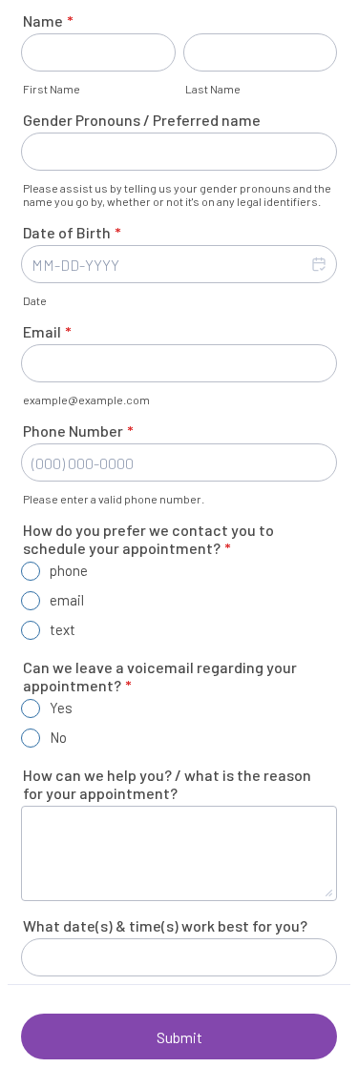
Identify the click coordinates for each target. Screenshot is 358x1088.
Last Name (213, 88)
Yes (61, 707)
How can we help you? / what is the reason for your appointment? (167, 784)
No (58, 737)
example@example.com (86, 399)
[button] (318, 264)
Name (48, 20)
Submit (179, 1037)
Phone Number (78, 430)
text (62, 629)
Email (47, 331)
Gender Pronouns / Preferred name (142, 120)
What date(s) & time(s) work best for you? (165, 925)
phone (69, 570)
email (67, 599)
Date (35, 300)
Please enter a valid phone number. (113, 498)
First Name (51, 88)
